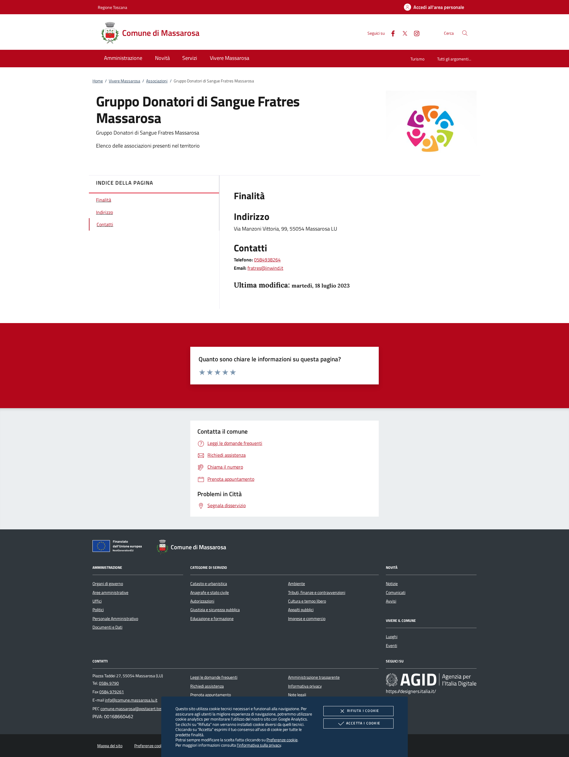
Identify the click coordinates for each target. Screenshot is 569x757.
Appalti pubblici (301, 609)
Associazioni (156, 81)
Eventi (391, 645)
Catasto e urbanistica (208, 583)
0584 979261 (111, 692)
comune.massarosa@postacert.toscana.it (137, 708)
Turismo (417, 59)
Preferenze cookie (282, 740)
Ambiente (296, 583)
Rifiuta (363, 710)
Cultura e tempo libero (307, 601)
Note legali (297, 694)
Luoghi (391, 636)
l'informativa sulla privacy (259, 745)
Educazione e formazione (212, 618)
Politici (98, 609)
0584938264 (267, 259)
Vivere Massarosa (124, 81)
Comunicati (395, 592)
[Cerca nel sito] (464, 33)
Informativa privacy (305, 686)
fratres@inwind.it (265, 268)
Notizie (392, 583)
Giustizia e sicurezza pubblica (215, 609)
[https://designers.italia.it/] (431, 680)
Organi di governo (107, 583)
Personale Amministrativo (115, 618)
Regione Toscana (112, 7)
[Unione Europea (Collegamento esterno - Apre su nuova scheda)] (118, 547)
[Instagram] (414, 33)
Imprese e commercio (306, 618)
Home (97, 81)
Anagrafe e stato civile (209, 592)
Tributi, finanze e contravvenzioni (316, 592)
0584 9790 (109, 683)
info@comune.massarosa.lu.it (131, 700)
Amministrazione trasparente (314, 677)
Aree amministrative (110, 592)
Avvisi (391, 601)
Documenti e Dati (107, 627)
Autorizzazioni (202, 601)
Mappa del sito (109, 745)
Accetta (363, 723)
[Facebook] (391, 33)
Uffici (97, 601)
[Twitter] (402, 33)
